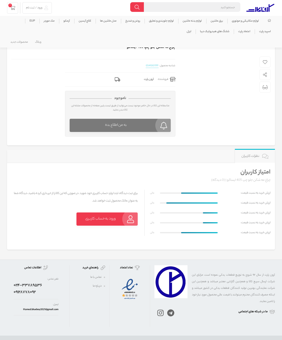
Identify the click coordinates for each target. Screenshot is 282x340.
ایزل (189, 31)
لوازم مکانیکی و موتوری (245, 21)
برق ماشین (217, 21)
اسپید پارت (265, 31)
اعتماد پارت (244, 31)
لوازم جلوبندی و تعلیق (161, 21)
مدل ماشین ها (108, 21)
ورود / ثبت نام (34, 7)
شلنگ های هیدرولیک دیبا (214, 31)
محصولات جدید (19, 42)
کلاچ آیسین (85, 21)
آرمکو (66, 21)
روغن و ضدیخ (132, 21)
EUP (32, 21)
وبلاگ (38, 42)
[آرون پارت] (260, 7)
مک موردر (49, 21)
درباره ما (97, 286)
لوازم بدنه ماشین (192, 21)
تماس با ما (96, 277)
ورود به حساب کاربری (100, 219)
